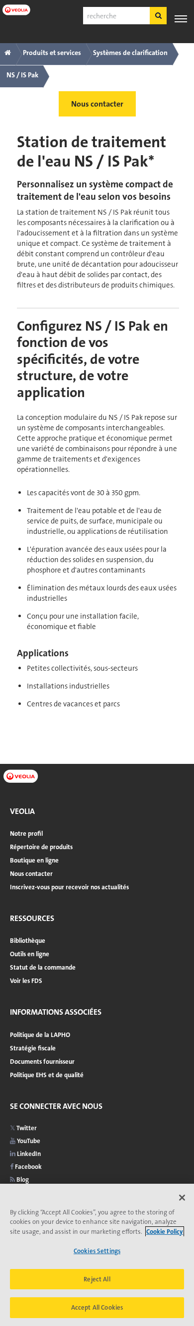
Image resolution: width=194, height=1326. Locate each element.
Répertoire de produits (41, 847)
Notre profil (26, 833)
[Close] (182, 1198)
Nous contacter (31, 873)
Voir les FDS (26, 981)
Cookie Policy (164, 1231)
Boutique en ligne (34, 860)
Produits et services (52, 52)
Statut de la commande (43, 967)
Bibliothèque (27, 940)
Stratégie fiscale (33, 1048)
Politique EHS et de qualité (47, 1075)
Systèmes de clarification (130, 52)
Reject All (97, 1279)
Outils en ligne (29, 954)
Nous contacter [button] (97, 104)
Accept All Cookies (97, 1307)
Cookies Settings (97, 1251)
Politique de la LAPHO (40, 1035)
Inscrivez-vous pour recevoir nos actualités (69, 887)
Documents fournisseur (42, 1061)
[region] (97, 1255)
